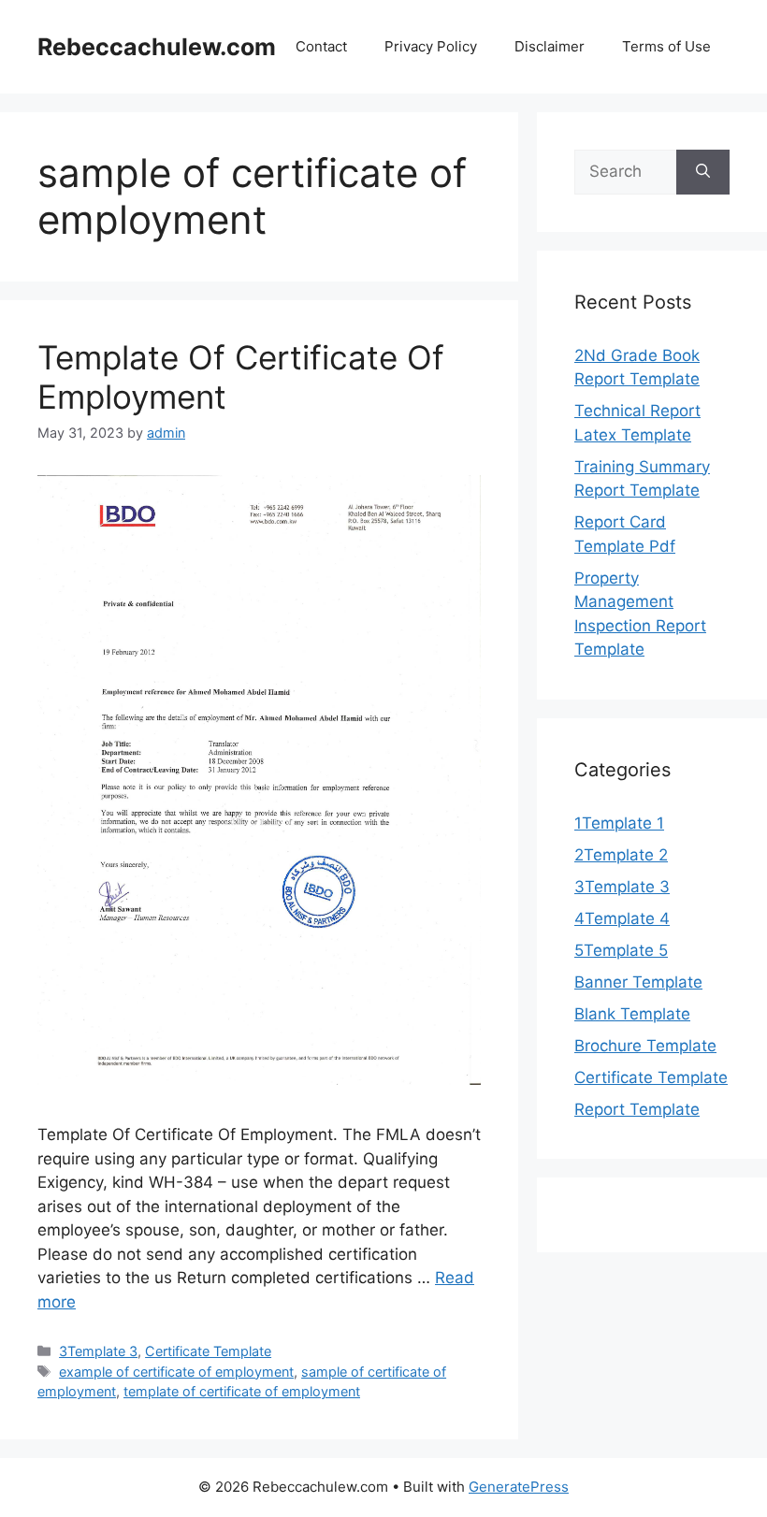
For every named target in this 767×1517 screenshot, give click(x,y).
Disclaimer (549, 46)
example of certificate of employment (176, 1372)
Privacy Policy (430, 46)
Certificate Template (208, 1351)
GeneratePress (519, 1486)
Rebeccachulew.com (156, 47)
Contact (321, 46)
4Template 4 (622, 918)
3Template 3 (98, 1351)
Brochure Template (645, 1045)
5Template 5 (621, 950)
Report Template (637, 1109)
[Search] (703, 172)
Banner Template (638, 982)
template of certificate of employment (241, 1391)
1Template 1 (619, 823)
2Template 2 (621, 854)
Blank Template (632, 1013)
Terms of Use (666, 46)
